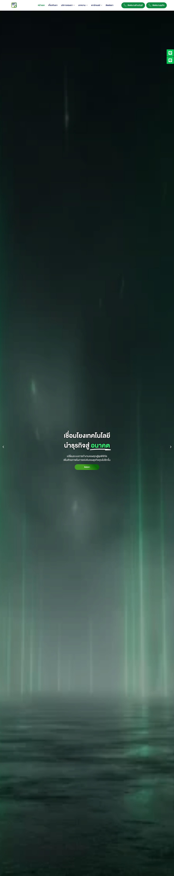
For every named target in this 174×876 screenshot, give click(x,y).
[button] (3, 446)
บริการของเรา (67, 5)
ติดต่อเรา (109, 5)
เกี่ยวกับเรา (53, 5)
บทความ (82, 5)
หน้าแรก (41, 5)
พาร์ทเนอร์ (95, 5)
